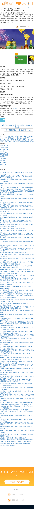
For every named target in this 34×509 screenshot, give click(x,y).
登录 (18, 3)
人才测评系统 (4, 149)
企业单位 (3, 121)
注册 (24, 3)
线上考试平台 (4, 153)
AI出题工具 (3, 162)
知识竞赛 (14, 108)
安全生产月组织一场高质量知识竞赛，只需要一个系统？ (16, 140)
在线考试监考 (4, 155)
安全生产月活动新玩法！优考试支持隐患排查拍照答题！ (16, 136)
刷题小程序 (3, 164)
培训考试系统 (4, 147)
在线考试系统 (4, 145)
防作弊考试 (3, 158)
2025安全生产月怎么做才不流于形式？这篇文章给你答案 (17, 142)
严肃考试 (2, 157)
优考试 (2, 151)
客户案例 (3, 119)
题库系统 (2, 160)
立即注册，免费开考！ (17, 482)
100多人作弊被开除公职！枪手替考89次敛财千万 (14, 138)
